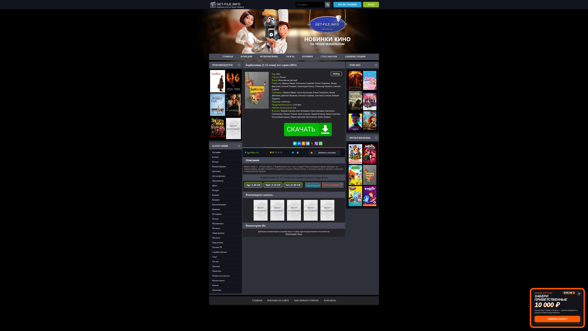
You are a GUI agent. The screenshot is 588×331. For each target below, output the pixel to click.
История (215, 190)
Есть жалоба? (333, 185)
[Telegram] (308, 143)
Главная (228, 56)
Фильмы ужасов (218, 281)
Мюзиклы (216, 228)
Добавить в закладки (327, 153)
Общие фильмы (218, 233)
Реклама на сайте (278, 300)
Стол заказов (329, 56)
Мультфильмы (269, 56)
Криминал (216, 209)
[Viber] (316, 143)
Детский (293, 80)
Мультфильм (283, 80)
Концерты (216, 200)
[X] (312, 143)
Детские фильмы (218, 176)
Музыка (215, 219)
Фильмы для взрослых (221, 276)
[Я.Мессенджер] (295, 143)
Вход (371, 4)
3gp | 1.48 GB (253, 185)
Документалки (217, 181)
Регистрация (347, 4)
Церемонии (216, 290)
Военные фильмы (219, 166)
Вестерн (215, 162)
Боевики (307, 56)
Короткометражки (219, 204)
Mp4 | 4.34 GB (273, 185)
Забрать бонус (557, 319)
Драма (214, 185)
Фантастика (216, 271)
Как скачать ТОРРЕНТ (306, 300)
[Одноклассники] (303, 143)
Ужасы (290, 56)
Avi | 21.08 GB (293, 185)
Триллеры (216, 266)
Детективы (216, 171)
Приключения (217, 242)
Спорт (214, 257)
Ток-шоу (215, 262)
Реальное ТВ (217, 247)
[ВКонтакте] (299, 143)
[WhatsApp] (320, 143)
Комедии (246, 56)
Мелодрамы (217, 214)
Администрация (355, 56)
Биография (216, 152)
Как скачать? (313, 185)
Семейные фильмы (219, 252)
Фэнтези (215, 285)
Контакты (330, 300)
